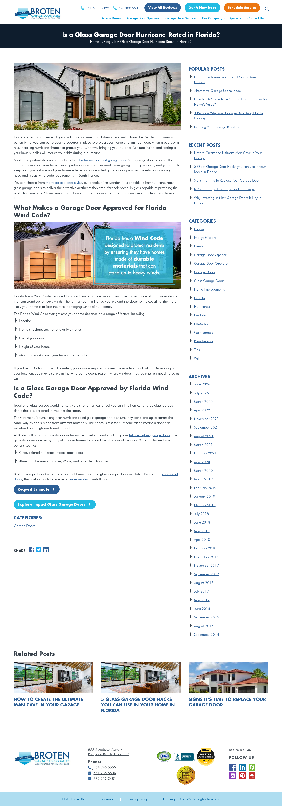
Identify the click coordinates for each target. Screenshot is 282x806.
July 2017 (201, 591)
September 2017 (206, 574)
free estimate (77, 479)
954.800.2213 (129, 8)
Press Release (203, 341)
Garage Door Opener (210, 255)
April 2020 (202, 462)
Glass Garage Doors (209, 281)
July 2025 (201, 393)
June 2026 (202, 384)
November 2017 (206, 565)
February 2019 (205, 488)
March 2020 (203, 470)
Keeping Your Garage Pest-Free (217, 127)
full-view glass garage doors (149, 435)
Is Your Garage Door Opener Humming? (224, 189)
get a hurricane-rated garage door (101, 160)
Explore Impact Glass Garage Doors (51, 505)
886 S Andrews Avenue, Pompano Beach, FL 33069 (108, 752)
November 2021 (206, 419)
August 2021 (204, 436)
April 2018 (202, 540)
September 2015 (206, 617)
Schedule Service (242, 8)
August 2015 (204, 626)
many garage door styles (64, 182)
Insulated (200, 315)
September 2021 (206, 427)
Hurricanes (202, 307)
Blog (107, 42)
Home (94, 42)
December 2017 (206, 557)
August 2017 (204, 583)
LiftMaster (201, 324)
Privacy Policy (138, 799)
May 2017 (202, 600)
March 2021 (203, 445)
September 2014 (206, 634)
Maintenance (203, 332)
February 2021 (205, 453)
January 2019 (204, 496)
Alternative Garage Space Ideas (217, 91)
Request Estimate (33, 490)
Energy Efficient (205, 237)
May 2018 (202, 531)
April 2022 (202, 410)
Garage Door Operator (211, 263)
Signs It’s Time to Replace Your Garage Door (227, 180)
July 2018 (201, 514)
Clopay (199, 229)
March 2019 (203, 479)
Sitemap (107, 799)
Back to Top (237, 750)
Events (198, 246)
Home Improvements (209, 289)
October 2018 (205, 505)
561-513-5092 (97, 8)
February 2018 (205, 548)
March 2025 (203, 401)
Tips (197, 350)
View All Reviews (162, 8)
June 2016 (202, 609)
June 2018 (202, 522)
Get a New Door (202, 8)
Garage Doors (24, 526)
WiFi (197, 358)
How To (199, 298)
